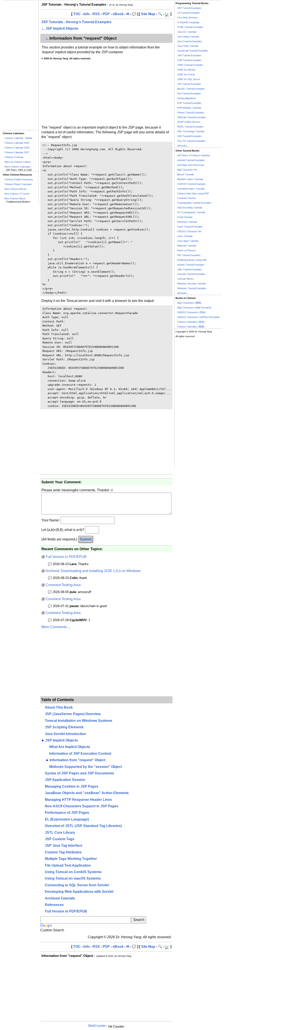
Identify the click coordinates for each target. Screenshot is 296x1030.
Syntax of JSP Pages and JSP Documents (79, 773)
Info (86, 14)
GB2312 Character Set (189, 231)
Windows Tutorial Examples (191, 288)
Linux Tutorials (185, 236)
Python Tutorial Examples (190, 112)
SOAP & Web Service (188, 122)
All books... (183, 145)
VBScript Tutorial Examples (191, 117)
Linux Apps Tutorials (187, 241)
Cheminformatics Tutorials (191, 188)
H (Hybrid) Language (188, 22)
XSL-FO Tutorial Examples (191, 141)
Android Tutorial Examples (191, 160)
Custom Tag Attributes (63, 852)
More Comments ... (55, 627)
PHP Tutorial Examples (189, 103)
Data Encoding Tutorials (189, 207)
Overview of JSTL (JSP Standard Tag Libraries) (83, 826)
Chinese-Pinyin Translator (18, 184)
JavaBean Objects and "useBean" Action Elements (87, 793)
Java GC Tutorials (187, 32)
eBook (118, 14)
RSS (96, 14)
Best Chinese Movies (16, 189)
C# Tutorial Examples (188, 12)
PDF (106, 14)
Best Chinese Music (15, 198)
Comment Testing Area (63, 585)
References (54, 905)
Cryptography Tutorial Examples (194, 202)
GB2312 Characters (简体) (191, 312)
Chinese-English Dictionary (19, 179)
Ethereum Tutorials (187, 222)
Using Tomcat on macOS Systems (73, 878)
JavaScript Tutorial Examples (192, 50)
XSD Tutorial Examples (189, 136)
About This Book (59, 707)
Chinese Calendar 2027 (17, 152)
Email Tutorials (185, 217)
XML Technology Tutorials (191, 131)
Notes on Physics (186, 250)
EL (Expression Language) (67, 819)
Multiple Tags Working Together (71, 859)
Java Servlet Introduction (65, 734)
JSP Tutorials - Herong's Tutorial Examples (76, 22)
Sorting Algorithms (186, 98)
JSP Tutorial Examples (189, 84)
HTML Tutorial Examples (190, 27)
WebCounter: (97, 1025)
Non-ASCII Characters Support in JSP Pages (81, 806)
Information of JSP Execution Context (80, 753)
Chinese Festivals (14, 157)
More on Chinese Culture (18, 162)
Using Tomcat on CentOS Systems (73, 872)
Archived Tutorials (60, 898)
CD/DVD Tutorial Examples (191, 184)
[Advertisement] (20, 65)
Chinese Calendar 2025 (17, 143)
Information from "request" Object (77, 760)
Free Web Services (187, 17)
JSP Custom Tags (59, 839)
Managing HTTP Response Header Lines (78, 799)
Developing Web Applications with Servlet (79, 891)
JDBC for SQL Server (188, 79)
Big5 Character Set (187, 169)
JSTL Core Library (60, 832)
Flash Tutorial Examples (190, 226)
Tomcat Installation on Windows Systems (78, 720)
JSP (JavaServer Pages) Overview (73, 714)
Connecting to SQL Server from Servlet (77, 885)
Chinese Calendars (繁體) (191, 326)
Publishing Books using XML (192, 260)
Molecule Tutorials (186, 245)
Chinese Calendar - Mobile (18, 138)
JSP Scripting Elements (64, 727)
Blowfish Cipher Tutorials (190, 179)
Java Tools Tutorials (187, 46)
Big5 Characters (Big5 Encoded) (194, 307)
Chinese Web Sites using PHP (193, 193)
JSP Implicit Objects (62, 28)
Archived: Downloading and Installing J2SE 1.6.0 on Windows (93, 571)
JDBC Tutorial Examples (190, 65)
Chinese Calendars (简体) (191, 322)
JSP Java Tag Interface (63, 845)
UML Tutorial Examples (189, 269)
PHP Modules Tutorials (189, 107)
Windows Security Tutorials (191, 283)
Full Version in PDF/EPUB (66, 557)
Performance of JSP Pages (67, 812)
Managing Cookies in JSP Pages (71, 786)
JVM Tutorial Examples (189, 60)
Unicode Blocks (185, 278)
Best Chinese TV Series (17, 193)
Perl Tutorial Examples (189, 93)
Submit (85, 539)
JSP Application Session (65, 780)
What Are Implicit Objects (69, 747)
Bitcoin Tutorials (185, 174)
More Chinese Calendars (18, 166)
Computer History (186, 198)
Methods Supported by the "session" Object (85, 767)
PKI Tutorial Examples (188, 255)
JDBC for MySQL (186, 69)
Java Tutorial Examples (189, 41)
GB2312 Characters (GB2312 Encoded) (198, 317)
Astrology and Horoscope (190, 165)
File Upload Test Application (68, 865)
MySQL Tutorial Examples (191, 88)
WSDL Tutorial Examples (190, 126)
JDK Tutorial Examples (189, 55)
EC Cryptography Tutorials (191, 212)
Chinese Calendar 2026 (17, 147)
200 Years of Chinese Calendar (193, 155)
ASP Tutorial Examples (189, 8)
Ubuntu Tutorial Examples (190, 264)
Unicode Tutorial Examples (191, 274)
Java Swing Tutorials (188, 36)
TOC (77, 14)
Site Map (148, 14)
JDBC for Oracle (186, 74)
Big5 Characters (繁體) (189, 302)
